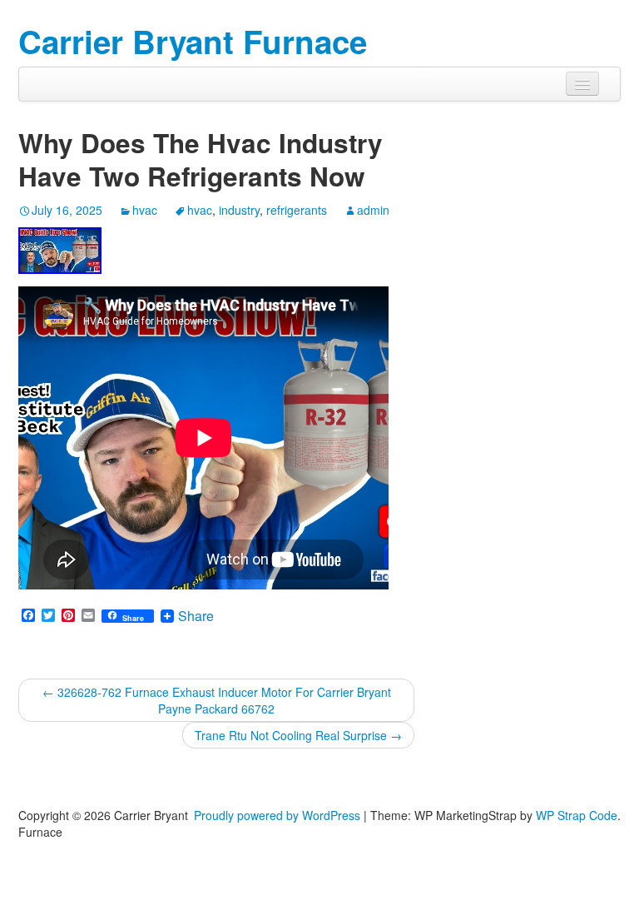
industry (239, 209)
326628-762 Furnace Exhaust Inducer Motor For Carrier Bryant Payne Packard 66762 (216, 700)
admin (373, 209)
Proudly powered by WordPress (277, 815)
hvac (144, 209)
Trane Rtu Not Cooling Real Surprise (298, 735)
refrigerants (296, 209)
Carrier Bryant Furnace (192, 41)
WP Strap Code (576, 815)
